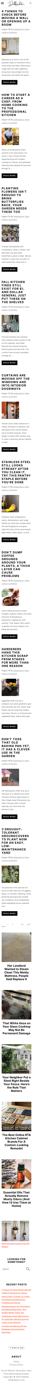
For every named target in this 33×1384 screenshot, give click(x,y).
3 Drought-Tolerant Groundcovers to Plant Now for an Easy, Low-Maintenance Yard (15, 841)
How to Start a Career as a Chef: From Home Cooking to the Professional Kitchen (16, 105)
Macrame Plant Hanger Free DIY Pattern (16, 1245)
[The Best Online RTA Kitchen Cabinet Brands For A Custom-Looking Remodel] (16, 1116)
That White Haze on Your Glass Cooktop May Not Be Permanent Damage (16, 1028)
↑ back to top (16, 1348)
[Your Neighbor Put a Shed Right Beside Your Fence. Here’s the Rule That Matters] (16, 1059)
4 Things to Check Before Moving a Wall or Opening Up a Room (16, 18)
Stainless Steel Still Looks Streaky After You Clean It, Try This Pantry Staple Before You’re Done (16, 472)
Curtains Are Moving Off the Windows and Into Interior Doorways (16, 382)
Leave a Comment (9, 32)
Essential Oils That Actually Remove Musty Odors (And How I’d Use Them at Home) (16, 1199)
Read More (9, 82)
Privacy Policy (16, 1364)
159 (22, 924)
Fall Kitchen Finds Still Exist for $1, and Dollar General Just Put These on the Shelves (14, 292)
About (16, 1361)
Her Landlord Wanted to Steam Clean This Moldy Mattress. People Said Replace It (16, 972)
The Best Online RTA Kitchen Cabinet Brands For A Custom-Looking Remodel (16, 1141)
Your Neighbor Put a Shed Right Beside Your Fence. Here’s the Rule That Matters (16, 1084)
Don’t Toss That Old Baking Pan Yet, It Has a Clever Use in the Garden (16, 747)
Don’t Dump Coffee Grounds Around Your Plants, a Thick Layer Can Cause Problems (16, 564)
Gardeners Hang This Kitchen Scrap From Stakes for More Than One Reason (15, 657)
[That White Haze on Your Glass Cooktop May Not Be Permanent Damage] (16, 1004)
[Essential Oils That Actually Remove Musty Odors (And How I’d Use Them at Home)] (16, 1174)
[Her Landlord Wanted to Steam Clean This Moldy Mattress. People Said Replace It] (16, 947)
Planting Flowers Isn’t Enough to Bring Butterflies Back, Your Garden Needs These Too (14, 200)
